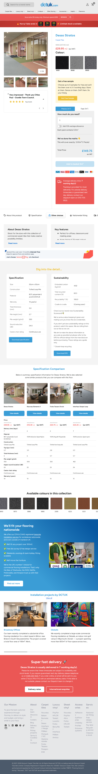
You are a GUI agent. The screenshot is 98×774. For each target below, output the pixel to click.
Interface (56, 732)
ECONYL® (81, 243)
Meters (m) (66, 109)
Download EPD (62, 353)
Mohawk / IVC (44, 735)
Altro (66, 718)
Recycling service (89, 729)
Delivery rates (34, 689)
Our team (32, 711)
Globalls (54, 630)
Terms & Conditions (33, 738)
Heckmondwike (44, 740)
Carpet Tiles (60, 40)
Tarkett (55, 718)
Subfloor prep (78, 719)
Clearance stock (89, 734)
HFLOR (55, 715)
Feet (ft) (84, 109)
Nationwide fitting (90, 714)
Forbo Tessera (44, 745)
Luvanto (56, 721)
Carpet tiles (45, 706)
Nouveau (45, 713)
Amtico (55, 737)
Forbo (55, 724)
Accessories (78, 706)
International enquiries (59, 689)
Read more (12, 243)
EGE (43, 752)
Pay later (89, 725)
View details (14, 413)
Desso (43, 723)
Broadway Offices (12, 630)
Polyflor (56, 713)
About (33, 704)
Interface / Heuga (45, 727)
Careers (33, 720)
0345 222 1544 (32, 676)
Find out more (13, 583)
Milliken (44, 731)
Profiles (78, 726)
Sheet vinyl (67, 706)
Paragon (44, 749)
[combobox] (19, 4)
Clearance (82, 11)
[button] (92, 4)
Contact (33, 743)
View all (49, 598)
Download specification (20, 340)
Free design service (89, 720)
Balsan (43, 715)
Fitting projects (33, 731)
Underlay (78, 723)
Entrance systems (78, 729)
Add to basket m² (74, 164)
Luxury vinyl (56, 706)
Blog (32, 723)
